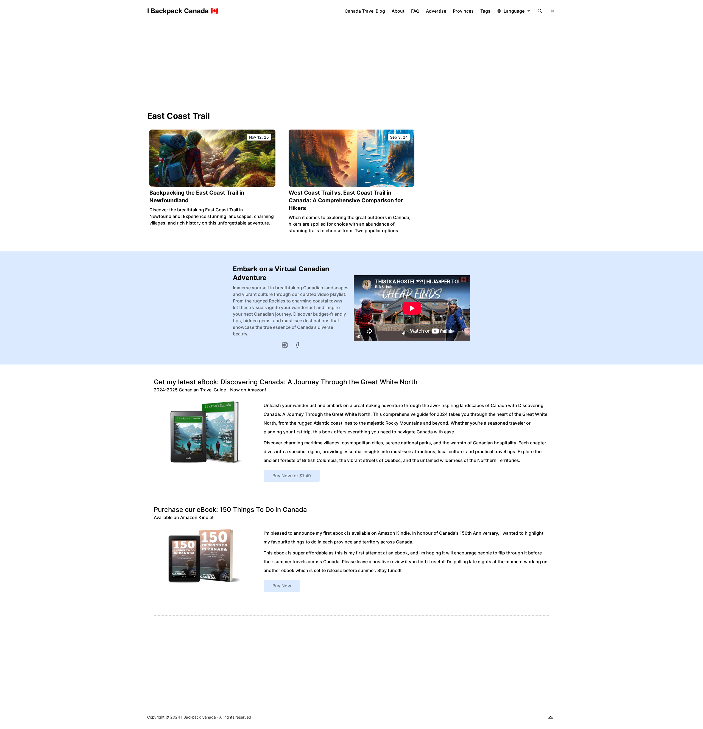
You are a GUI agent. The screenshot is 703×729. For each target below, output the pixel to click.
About (398, 11)
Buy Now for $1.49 (291, 475)
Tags (485, 11)
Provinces (463, 11)
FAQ (415, 11)
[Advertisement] (351, 63)
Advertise (436, 11)
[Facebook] (297, 345)
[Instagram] (284, 345)
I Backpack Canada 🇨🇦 (183, 11)
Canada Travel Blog (365, 11)
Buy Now (281, 585)
